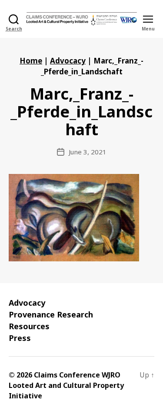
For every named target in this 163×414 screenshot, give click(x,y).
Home (31, 61)
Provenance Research (51, 314)
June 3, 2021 (87, 151)
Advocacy (68, 61)
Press (20, 338)
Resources (29, 326)
